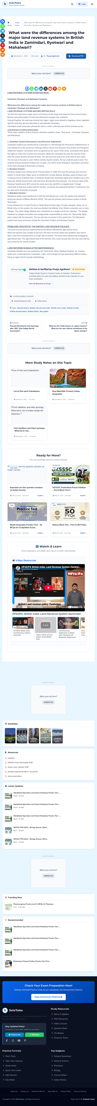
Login (83, 4)
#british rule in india (58, 308)
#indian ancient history (18, 311)
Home (9, 25)
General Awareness (62, 1056)
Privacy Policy (66, 1091)
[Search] (72, 4)
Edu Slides (10, 1080)
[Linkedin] (41, 87)
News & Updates (61, 1014)
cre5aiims (11, 758)
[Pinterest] (55, 87)
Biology (56, 1070)
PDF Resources (60, 1019)
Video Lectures (60, 1023)
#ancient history (23, 308)
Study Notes (17, 24)
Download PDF (78, 56)
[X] (46, 87)
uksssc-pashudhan (15, 776)
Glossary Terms (60, 1038)
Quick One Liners (13, 1070)
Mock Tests (10, 1056)
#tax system (44, 311)
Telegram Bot (15, 1035)
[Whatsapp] (32, 87)
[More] (64, 87)
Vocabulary (58, 1033)
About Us (14, 1091)
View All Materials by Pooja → (41, 284)
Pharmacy (58, 1066)
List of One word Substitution (27, 391)
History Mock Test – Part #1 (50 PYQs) (69, 525)
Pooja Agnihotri (53, 56)
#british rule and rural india (40, 308)
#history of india (73, 308)
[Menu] (92, 4)
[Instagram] (13, 1041)
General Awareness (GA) (22, 301)
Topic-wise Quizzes (14, 1061)
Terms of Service (80, 1091)
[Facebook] (27, 87)
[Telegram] (36, 87)
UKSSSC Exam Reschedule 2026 (20, 762)
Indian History (59, 1080)
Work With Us (53, 1091)
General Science (61, 1061)
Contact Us (24, 1091)
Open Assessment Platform (47, 997)
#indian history (33, 311)
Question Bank (60, 1028)
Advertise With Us (38, 1091)
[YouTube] (19, 1041)
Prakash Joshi (89, 1099)
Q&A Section (11, 1075)
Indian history (42, 301)
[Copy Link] (59, 87)
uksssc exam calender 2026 (18, 767)
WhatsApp (35, 1035)
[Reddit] (50, 87)
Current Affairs (60, 1075)
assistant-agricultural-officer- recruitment (23, 772)
